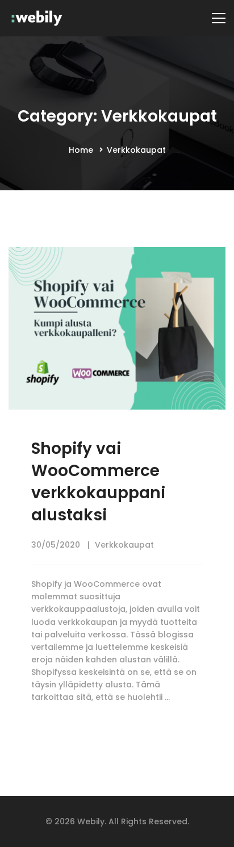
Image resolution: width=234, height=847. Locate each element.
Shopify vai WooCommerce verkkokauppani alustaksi (98, 481)
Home (81, 150)
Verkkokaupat (124, 544)
